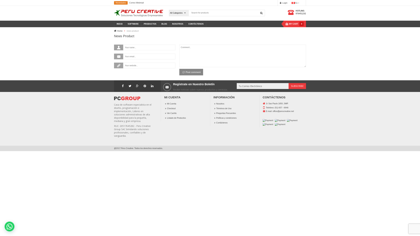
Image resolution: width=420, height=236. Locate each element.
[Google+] (137, 86)
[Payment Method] (268, 120)
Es (296, 3)
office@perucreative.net (283, 111)
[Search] (261, 13)
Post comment (193, 72)
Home (120, 31)
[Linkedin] (152, 86)
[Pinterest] (144, 86)
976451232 (301, 13)
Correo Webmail (136, 3)
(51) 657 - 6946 (281, 108)
